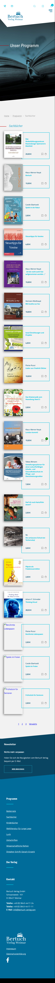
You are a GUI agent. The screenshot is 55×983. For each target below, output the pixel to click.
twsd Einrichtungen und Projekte (35, 334)
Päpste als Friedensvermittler (33, 568)
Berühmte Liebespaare (34, 634)
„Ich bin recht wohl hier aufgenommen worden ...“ (35, 273)
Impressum (11, 949)
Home (6, 116)
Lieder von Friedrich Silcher (36, 368)
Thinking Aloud (31, 602)
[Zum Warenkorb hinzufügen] (46, 154)
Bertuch (29, 175)
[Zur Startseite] (15, 17)
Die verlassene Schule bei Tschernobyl (35, 539)
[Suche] (34, 6)
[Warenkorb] (51, 6)
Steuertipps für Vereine (34, 236)
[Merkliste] (43, 6)
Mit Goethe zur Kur (33, 304)
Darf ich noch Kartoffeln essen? (35, 503)
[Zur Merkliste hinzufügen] (42, 154)
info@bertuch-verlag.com (24, 910)
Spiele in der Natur (33, 207)
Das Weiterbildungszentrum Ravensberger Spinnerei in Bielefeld (36, 142)
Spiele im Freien (32, 666)
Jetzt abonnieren (18, 769)
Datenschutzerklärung (16, 954)
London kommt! (32, 432)
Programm (17, 116)
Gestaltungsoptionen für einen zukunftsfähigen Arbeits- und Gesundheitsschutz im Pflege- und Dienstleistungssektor (35, 470)
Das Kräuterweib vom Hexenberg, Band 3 (34, 398)
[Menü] (50, 10)
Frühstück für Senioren (34, 695)
